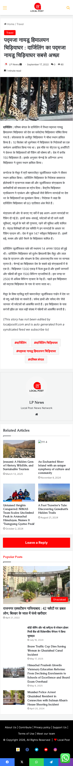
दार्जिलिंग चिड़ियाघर (47, 343)
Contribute (25, 727)
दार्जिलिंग (21, 343)
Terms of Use (26, 733)
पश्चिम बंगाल (37, 359)
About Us (10, 727)
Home (10, 24)
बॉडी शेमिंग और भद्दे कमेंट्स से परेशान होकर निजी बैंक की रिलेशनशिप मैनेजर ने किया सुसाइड (47, 632)
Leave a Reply (36, 543)
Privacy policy (42, 727)
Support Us (60, 727)
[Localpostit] (36, 7)
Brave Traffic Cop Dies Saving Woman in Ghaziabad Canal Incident (46, 650)
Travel (20, 24)
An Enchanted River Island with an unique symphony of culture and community (54, 467)
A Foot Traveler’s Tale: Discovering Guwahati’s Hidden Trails (53, 508)
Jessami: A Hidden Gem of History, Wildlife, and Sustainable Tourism (18, 465)
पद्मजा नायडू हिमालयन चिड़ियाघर (37, 351)
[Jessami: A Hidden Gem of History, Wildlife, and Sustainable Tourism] (19, 449)
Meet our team (46, 733)
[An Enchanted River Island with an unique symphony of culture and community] (54, 449)
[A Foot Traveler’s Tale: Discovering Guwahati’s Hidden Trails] (54, 493)
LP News (14, 64)
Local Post (63, 739)
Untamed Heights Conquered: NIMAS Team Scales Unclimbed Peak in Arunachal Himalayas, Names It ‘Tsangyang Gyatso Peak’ (19, 514)
